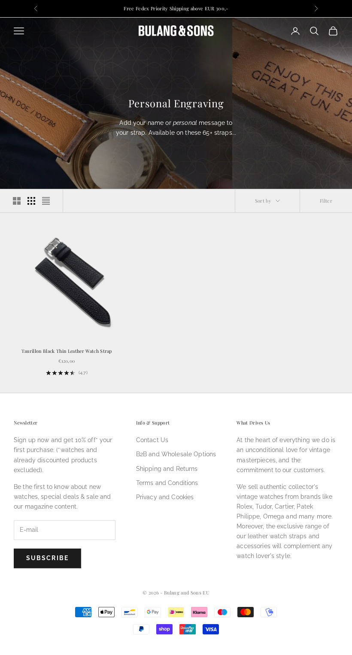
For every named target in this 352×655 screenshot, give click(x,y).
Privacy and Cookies (165, 497)
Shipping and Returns (167, 468)
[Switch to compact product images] (46, 200)
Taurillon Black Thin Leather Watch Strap (66, 351)
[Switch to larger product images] (17, 200)
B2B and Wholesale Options (176, 454)
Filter (326, 200)
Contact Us (152, 440)
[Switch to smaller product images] (31, 200)
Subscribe (47, 558)
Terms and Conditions (167, 482)
